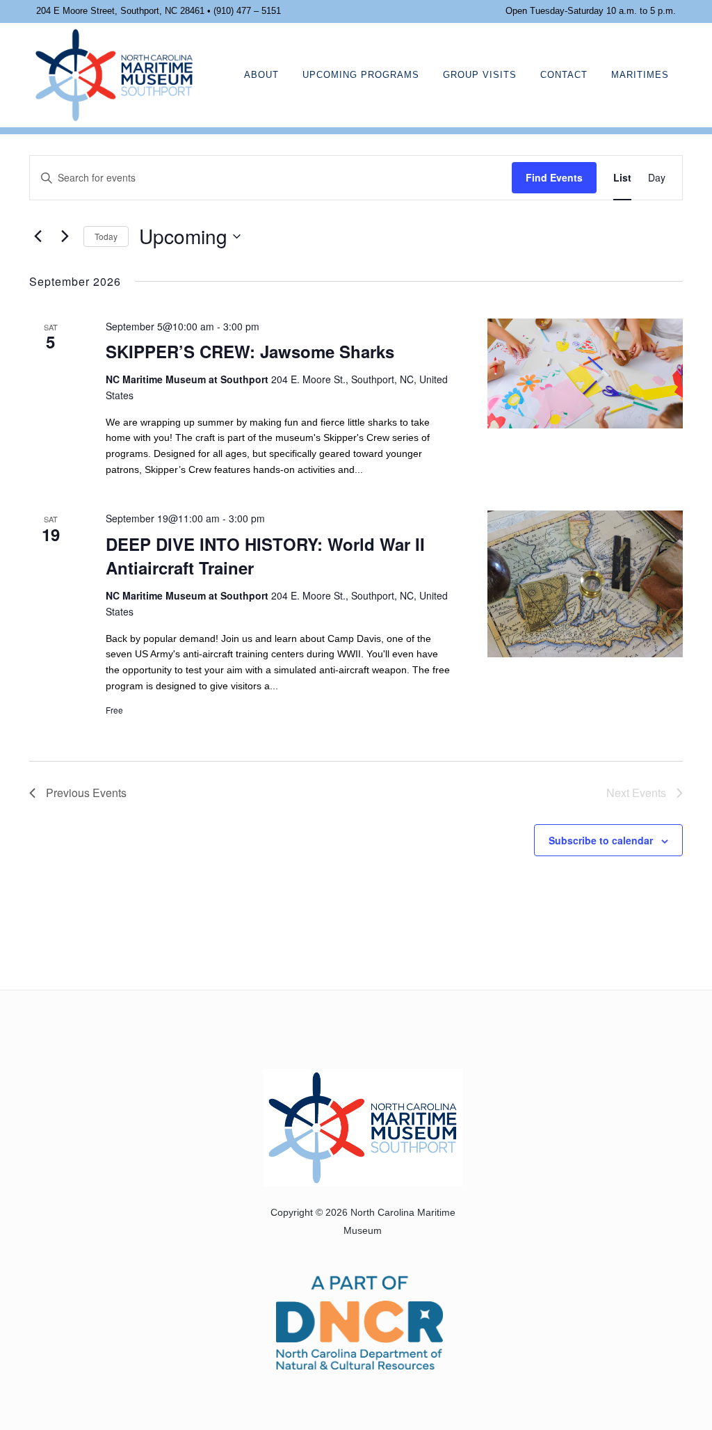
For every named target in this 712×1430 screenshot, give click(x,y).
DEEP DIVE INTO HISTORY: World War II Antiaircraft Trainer (265, 555)
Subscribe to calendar (601, 840)
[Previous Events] (37, 236)
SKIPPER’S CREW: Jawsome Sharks (250, 351)
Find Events (554, 177)
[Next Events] (64, 236)
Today (106, 236)
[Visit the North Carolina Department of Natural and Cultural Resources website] (360, 1321)
